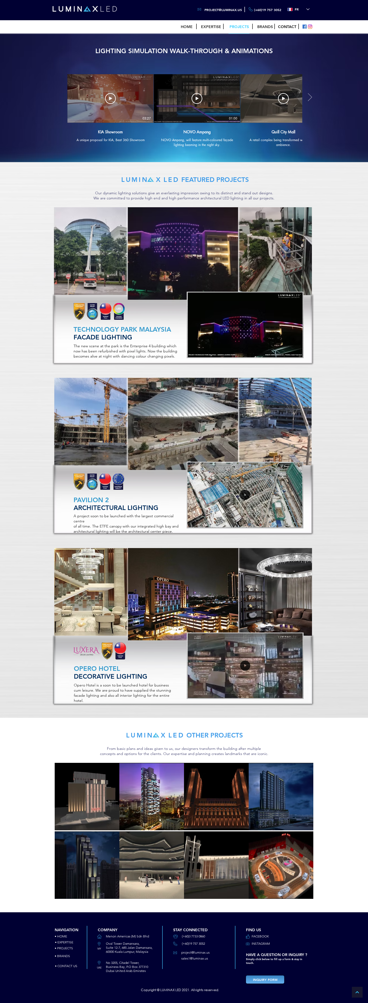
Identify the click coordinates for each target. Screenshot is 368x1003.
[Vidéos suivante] (309, 97)
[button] (296, 351)
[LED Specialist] (310, 27)
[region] (87, 797)
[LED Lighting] (305, 27)
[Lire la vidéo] (110, 98)
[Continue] (357, 992)
